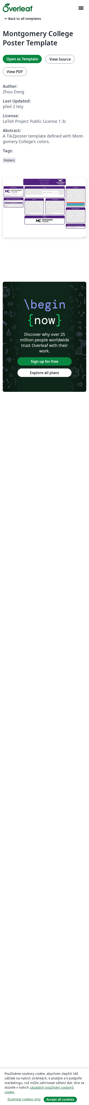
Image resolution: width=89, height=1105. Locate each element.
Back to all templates (22, 18)
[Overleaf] (17, 8)
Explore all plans (44, 372)
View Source (60, 59)
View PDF (15, 71)
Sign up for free (44, 361)
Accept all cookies (60, 1099)
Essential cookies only (24, 1099)
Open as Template (22, 59)
